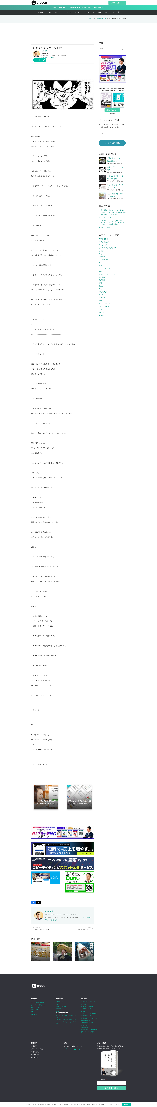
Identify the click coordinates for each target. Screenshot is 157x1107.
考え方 (101, 254)
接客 (100, 283)
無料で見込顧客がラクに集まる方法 (89, 1029)
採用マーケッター (35, 1007)
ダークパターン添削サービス (38, 1005)
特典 (100, 309)
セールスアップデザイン (108, 248)
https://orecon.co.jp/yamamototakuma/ (60, 914)
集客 (100, 262)
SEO (100, 289)
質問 (100, 301)
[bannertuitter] (45, 877)
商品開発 (102, 280)
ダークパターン (104, 245)
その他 (101, 312)
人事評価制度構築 (85, 1020)
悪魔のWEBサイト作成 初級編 (88, 1032)
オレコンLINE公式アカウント (73, 1046)
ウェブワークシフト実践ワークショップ (66, 1019)
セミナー (102, 251)
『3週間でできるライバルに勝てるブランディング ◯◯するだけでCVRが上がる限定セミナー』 (111, 222)
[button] (44, 12)
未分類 (101, 315)
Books (101, 286)
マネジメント (103, 259)
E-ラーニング (34, 1009)
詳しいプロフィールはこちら (49, 57)
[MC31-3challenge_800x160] (62, 832)
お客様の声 (103, 292)
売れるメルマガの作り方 (87, 1006)
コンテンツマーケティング (87, 1011)
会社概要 (34, 1046)
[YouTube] (79, 1049)
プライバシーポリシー (38, 1049)
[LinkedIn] (75, 1049)
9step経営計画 (84, 1027)
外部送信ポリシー (36, 1052)
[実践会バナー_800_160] (62, 848)
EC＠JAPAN (34, 1014)
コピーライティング (106, 268)
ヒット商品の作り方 (86, 1008)
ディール (102, 298)
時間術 (101, 271)
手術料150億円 (104, 228)
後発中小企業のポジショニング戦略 (89, 1018)
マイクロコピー (104, 242)
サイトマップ (35, 1057)
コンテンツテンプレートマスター (89, 1013)
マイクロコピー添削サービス (38, 1002)
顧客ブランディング (86, 1015)
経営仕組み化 (59, 1002)
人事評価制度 (103, 239)
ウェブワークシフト (61, 1004)
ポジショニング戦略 (61, 1006)
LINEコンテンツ (105, 306)
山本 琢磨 (45, 51)
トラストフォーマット (107, 274)
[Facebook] (66, 1049)
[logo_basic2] (39, 2)
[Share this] (33, 902)
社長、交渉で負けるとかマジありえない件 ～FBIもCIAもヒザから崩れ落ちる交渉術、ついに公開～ (112, 212)
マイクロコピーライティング (88, 1002)
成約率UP (102, 277)
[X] (70, 1049)
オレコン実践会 (104, 304)
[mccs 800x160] (62, 863)
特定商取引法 (35, 1054)
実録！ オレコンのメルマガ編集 (40, 954)
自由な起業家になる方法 (87, 1022)
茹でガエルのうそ (105, 217)
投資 (100, 265)
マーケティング (104, 257)
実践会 (33, 1012)
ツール (101, 295)
